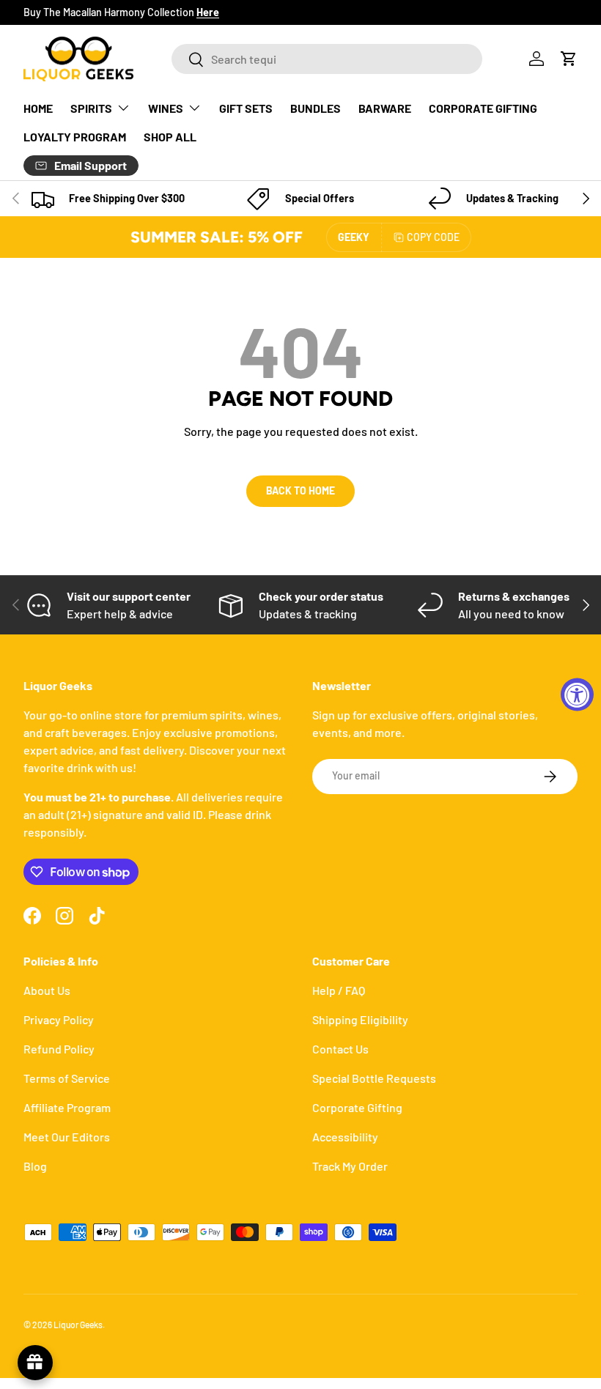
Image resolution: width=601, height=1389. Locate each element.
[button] (569, 58)
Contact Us (340, 1049)
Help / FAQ (338, 990)
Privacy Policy (58, 1019)
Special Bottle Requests (374, 1078)
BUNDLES (315, 108)
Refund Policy (59, 1049)
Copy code (433, 237)
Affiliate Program (67, 1107)
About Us (46, 990)
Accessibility (345, 1137)
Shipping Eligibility (360, 1019)
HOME (38, 108)
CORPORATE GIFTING (483, 108)
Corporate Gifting (357, 1107)
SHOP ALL (170, 137)
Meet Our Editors (66, 1137)
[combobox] (327, 59)
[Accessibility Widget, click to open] (577, 694)
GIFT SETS (246, 108)
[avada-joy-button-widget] (35, 1362)
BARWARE (384, 108)
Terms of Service (66, 1078)
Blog (35, 1166)
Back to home (300, 490)
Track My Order (350, 1166)
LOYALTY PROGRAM (74, 137)
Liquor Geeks (78, 1324)
